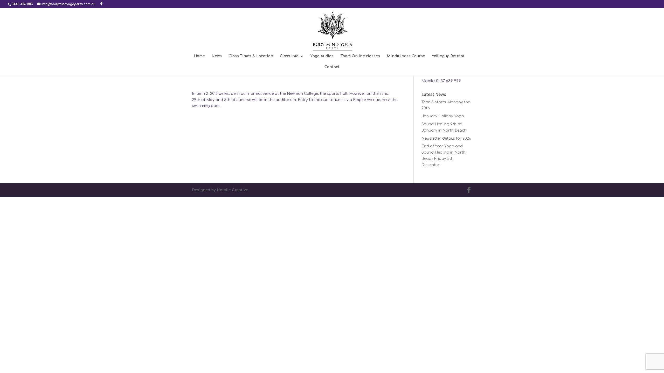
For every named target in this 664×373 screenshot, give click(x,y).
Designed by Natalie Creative (220, 190)
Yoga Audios (322, 56)
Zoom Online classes (360, 56)
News (217, 56)
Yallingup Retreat (448, 56)
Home (199, 56)
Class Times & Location (251, 56)
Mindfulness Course (406, 56)
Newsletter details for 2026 (446, 138)
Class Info (289, 56)
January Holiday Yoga (442, 116)
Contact (332, 67)
